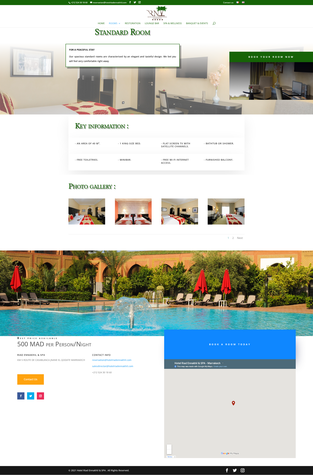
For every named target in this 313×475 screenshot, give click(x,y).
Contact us (228, 3)
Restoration (133, 23)
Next (240, 238)
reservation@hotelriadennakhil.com (111, 360)
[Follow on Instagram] (40, 396)
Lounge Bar (152, 23)
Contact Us (30, 379)
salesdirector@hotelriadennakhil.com (112, 366)
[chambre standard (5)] (179, 223)
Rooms (113, 23)
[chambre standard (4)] (226, 223)
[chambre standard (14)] (133, 223)
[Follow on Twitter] (30, 396)
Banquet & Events (197, 23)
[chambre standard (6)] (86, 223)
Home (101, 23)
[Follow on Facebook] (20, 396)
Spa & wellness (172, 23)
